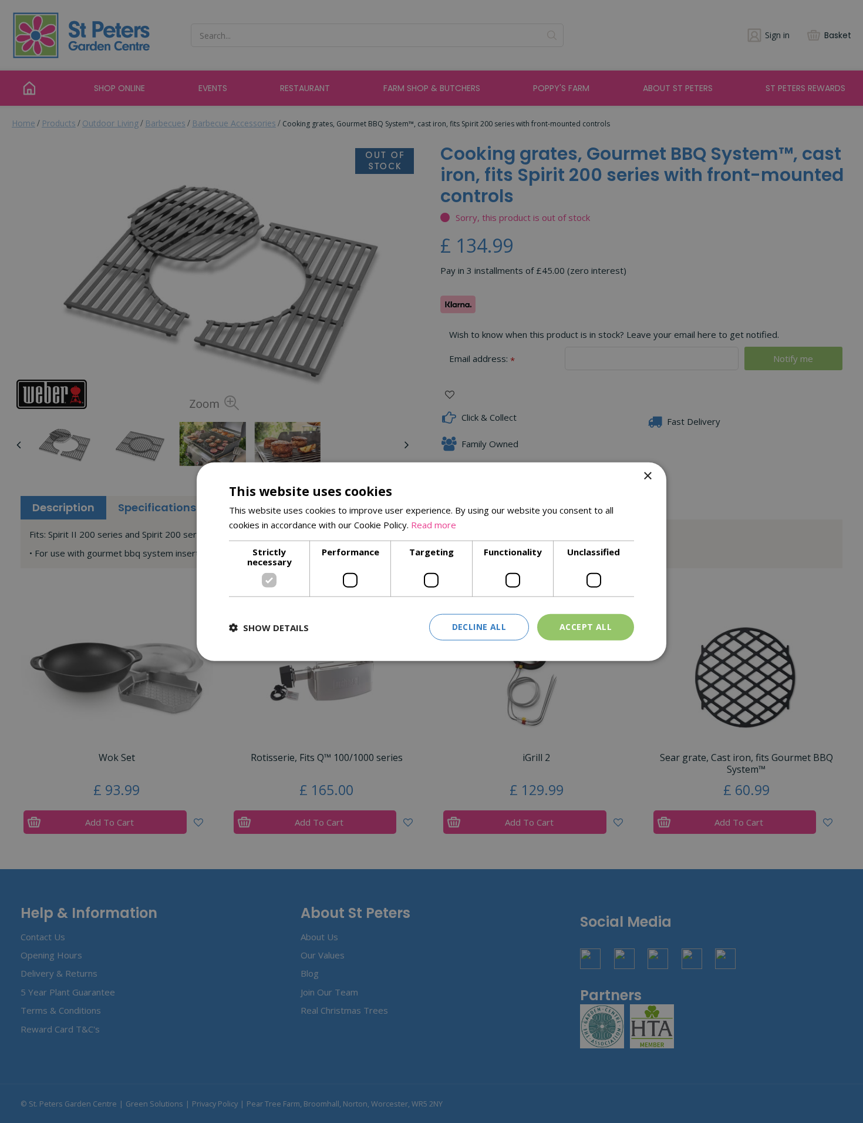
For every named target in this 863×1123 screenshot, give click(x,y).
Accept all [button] (585, 626)
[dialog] (431, 561)
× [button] (647, 475)
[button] (269, 627)
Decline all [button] (479, 626)
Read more (433, 524)
